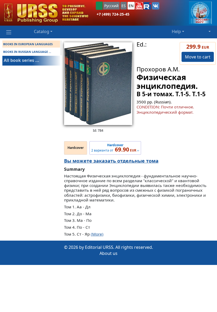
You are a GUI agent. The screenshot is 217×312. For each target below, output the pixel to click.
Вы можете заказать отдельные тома (111, 161)
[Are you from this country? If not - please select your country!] (99, 6)
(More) (97, 234)
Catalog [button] (41, 31)
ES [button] (123, 5)
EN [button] (131, 5)
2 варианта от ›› (115, 148)
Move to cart (197, 57)
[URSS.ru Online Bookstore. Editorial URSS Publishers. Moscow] (46, 13)
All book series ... (21, 60)
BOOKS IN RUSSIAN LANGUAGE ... (27, 52)
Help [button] (176, 31)
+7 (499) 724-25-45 (113, 14)
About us (108, 253)
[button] (139, 6)
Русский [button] (111, 5)
